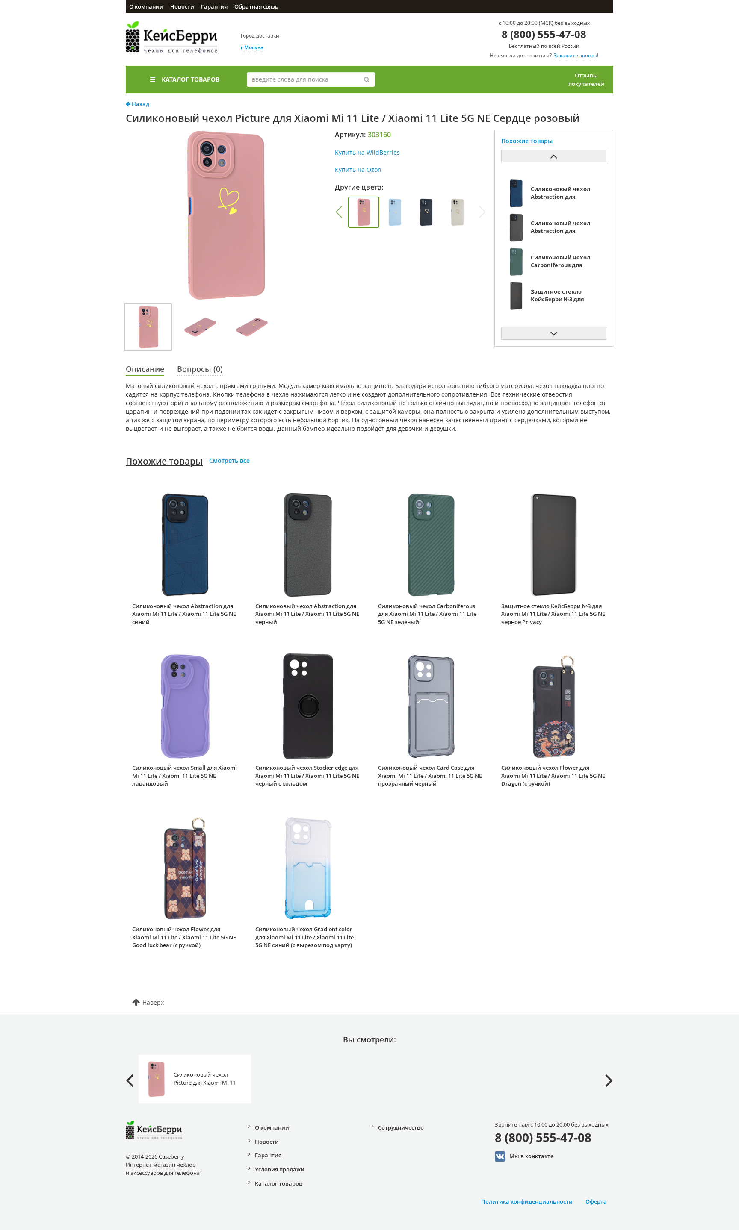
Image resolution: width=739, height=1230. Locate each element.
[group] (363, 212)
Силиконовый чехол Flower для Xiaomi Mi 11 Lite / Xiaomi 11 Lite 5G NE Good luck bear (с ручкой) (184, 937)
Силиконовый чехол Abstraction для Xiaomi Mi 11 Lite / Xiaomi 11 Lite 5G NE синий (184, 614)
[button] (339, 212)
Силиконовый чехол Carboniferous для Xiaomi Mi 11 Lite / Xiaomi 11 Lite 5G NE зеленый (427, 614)
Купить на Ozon (358, 169)
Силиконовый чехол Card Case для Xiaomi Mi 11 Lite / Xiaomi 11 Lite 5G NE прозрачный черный (430, 775)
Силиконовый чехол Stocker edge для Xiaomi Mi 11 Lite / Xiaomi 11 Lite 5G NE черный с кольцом (307, 775)
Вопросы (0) (200, 369)
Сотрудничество (401, 1127)
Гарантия (214, 6)
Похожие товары (164, 461)
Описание (145, 369)
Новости (182, 6)
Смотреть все (229, 460)
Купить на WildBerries (367, 152)
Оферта (596, 1201)
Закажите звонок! (576, 55)
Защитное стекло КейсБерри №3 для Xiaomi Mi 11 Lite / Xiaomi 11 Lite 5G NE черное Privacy (553, 614)
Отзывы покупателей (586, 79)
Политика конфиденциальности (527, 1201)
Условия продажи (279, 1169)
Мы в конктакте (531, 1155)
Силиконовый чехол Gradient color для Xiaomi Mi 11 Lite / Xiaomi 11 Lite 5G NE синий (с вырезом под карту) (304, 937)
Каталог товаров (190, 79)
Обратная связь (256, 6)
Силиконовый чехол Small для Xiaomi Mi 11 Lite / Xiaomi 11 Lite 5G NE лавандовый (184, 775)
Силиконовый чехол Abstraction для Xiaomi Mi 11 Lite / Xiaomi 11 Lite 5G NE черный (307, 614)
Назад (139, 104)
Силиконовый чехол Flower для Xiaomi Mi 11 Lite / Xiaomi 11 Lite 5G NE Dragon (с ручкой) (553, 775)
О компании (146, 6)
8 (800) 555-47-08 (544, 34)
